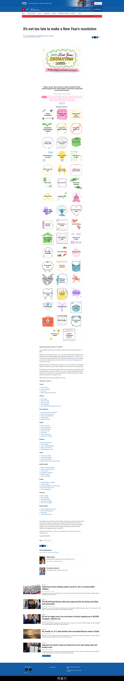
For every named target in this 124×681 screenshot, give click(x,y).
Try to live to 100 (45, 431)
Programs (46, 13)
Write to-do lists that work (47, 414)
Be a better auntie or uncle (47, 487)
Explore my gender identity (47, 469)
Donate (99, 3)
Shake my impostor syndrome (48, 392)
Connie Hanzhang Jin (31, 36)
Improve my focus (45, 419)
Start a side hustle (45, 389)
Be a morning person (46, 427)
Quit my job (44, 391)
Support (73, 13)
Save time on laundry (46, 459)
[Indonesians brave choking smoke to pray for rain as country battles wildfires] (32, 589)
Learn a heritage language (47, 446)
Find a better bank (45, 499)
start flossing (73, 360)
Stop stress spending (46, 501)
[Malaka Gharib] (42, 560)
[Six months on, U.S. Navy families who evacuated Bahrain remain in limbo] (32, 634)
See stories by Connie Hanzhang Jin (49, 552)
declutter (67, 360)
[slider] (29, 9)
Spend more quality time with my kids (50, 486)
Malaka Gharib (40, 36)
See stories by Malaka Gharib (54, 561)
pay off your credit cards (60, 354)
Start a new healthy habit (47, 415)
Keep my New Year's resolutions (49, 412)
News (23, 13)
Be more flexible (45, 404)
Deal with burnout (45, 474)
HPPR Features (31, 13)
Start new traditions (46, 489)
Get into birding (44, 444)
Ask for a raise (44, 387)
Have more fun (44, 471)
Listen (54, 13)
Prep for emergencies (46, 457)
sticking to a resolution (61, 371)
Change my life (44, 417)
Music (39, 13)
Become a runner (45, 402)
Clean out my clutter (46, 455)
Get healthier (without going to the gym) (51, 406)
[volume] (27, 9)
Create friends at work (46, 514)
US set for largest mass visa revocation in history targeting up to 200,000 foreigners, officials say (70, 617)
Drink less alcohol (45, 425)
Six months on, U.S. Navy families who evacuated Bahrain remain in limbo (70, 631)
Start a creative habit (46, 447)
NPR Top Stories (47, 540)
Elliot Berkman (51, 373)
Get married (44, 512)
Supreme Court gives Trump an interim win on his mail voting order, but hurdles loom (69, 646)
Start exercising (45, 400)
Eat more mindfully (45, 434)
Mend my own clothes (46, 442)
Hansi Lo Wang (44, 649)
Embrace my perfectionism (48, 467)
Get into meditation (45, 476)
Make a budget (44, 495)
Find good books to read (47, 449)
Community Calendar (63, 13)
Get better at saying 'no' (47, 472)
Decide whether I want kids (48, 482)
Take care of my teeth (46, 436)
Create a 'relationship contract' (48, 509)
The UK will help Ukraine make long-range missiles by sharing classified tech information (70, 603)
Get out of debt (44, 497)
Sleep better (44, 432)
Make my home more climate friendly (50, 461)
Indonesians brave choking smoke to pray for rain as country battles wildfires (68, 588)
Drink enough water (46, 429)
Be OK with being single (47, 510)
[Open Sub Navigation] (25, 13)
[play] (24, 9)
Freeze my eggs (45, 484)
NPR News (44, 584)
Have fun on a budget (46, 502)
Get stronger (44, 399)
